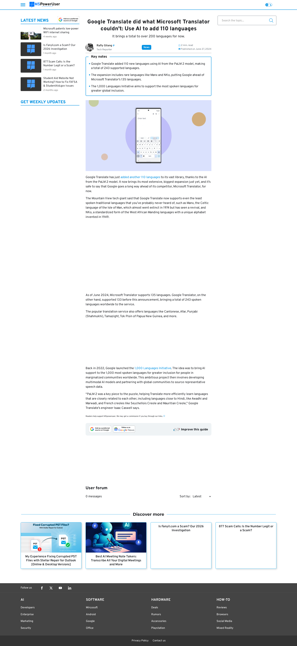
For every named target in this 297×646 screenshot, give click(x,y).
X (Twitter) (51, 588)
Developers (28, 607)
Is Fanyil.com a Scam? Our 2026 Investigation (181, 528)
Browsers (222, 614)
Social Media (224, 621)
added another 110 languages (140, 177)
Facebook (41, 588)
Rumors (156, 614)
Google (90, 621)
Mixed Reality (225, 628)
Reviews (222, 607)
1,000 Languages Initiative (153, 368)
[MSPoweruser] (44, 5)
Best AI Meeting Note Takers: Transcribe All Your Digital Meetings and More (116, 560)
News (147, 47)
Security (26, 628)
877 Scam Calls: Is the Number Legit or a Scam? (246, 528)
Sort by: (185, 497)
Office (90, 628)
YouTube (60, 588)
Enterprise (27, 614)
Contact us (159, 640)
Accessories (158, 621)
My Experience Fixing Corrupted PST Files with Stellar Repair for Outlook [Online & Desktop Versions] (51, 560)
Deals (154, 607)
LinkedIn (69, 588)
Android (91, 614)
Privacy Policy (140, 640)
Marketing (27, 621)
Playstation (158, 628)
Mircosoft (92, 607)
